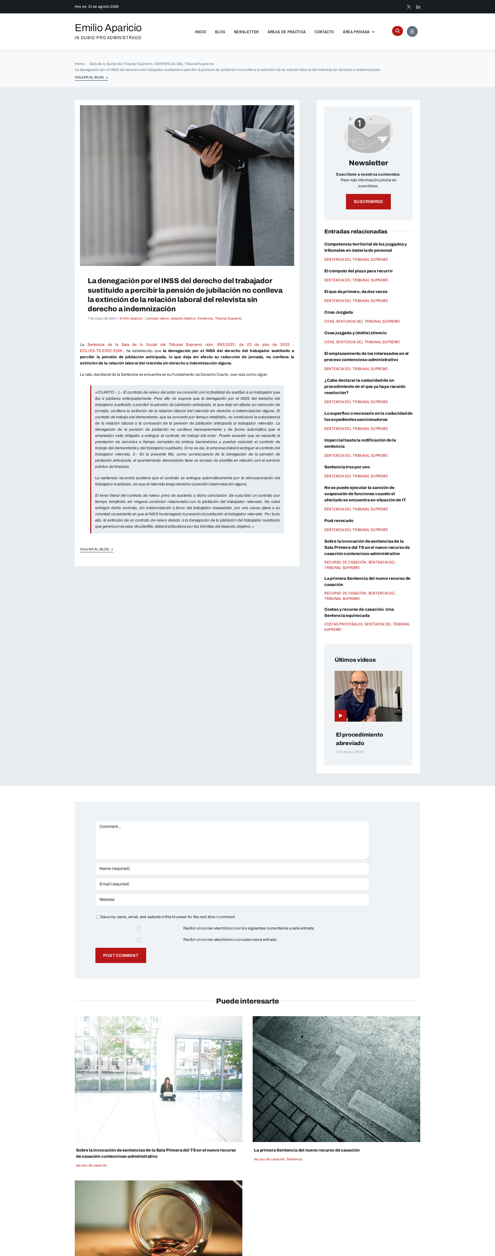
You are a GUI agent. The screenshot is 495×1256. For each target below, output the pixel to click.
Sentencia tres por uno (347, 467)
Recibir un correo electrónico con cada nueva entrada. (230, 939)
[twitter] (409, 7)
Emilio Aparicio (131, 318)
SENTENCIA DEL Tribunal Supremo (356, 259)
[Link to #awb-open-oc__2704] (412, 31)
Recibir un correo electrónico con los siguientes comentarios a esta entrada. (249, 928)
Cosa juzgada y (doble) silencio (355, 333)
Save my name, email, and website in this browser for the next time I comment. (168, 917)
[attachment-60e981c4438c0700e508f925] (158, 1018)
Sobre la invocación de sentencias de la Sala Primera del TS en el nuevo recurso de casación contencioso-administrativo (367, 547)
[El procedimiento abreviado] (368, 674)
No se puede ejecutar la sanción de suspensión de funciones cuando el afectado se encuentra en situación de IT (365, 493)
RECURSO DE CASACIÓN (345, 562)
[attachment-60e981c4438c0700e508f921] (158, 1182)
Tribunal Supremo (228, 318)
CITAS (329, 321)
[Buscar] (397, 31)
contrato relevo (157, 318)
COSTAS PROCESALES (343, 624)
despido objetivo (183, 318)
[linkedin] (418, 7)
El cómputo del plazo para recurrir (358, 271)
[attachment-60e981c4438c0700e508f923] (336, 1018)
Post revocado (338, 520)
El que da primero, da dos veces (355, 291)
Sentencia (205, 318)
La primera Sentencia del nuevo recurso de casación (307, 1150)
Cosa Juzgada (338, 312)
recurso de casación (91, 1165)
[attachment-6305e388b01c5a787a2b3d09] (187, 107)
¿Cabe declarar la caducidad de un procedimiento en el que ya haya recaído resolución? (365, 386)
